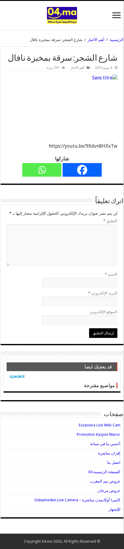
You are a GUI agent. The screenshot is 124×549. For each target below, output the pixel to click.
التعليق (110, 221)
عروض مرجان (109, 490)
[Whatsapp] (41, 170)
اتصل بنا (113, 462)
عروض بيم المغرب (105, 481)
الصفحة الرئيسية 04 (104, 472)
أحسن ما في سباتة (105, 443)
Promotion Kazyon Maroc (98, 434)
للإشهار (114, 509)
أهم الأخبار (96, 39)
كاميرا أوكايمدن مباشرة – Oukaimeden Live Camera (77, 500)
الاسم (111, 274)
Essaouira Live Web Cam (99, 425)
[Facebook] (82, 170)
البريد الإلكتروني (102, 293)
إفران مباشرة (109, 453)
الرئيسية (116, 39)
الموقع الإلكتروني (103, 312)
